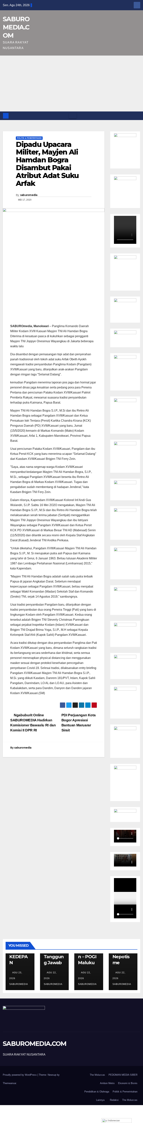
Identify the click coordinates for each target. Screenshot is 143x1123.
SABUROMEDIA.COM (16, 27)
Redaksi (114, 1100)
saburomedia (28, 195)
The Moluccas (97, 1074)
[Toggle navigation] (73, 116)
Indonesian (113, 1120)
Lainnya (100, 1100)
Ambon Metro (107, 1083)
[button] (137, 115)
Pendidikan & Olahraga (96, 1091)
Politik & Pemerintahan (29, 138)
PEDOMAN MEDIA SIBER (123, 1074)
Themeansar (9, 1083)
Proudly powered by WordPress (20, 1074)
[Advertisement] (71, 83)
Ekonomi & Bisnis (127, 1083)
